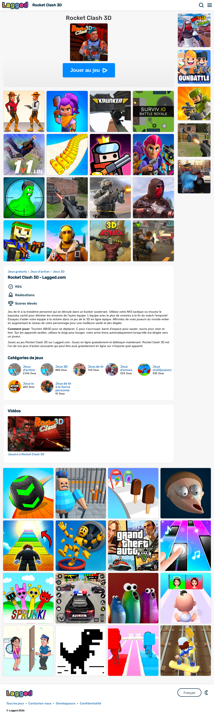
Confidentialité (90, 703)
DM (207, 692)
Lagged (15, 5)
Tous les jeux (15, 703)
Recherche (201, 5)
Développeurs (65, 703)
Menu (210, 5)
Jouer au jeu (85, 70)
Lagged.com (19, 693)
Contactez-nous (39, 703)
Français (189, 692)
